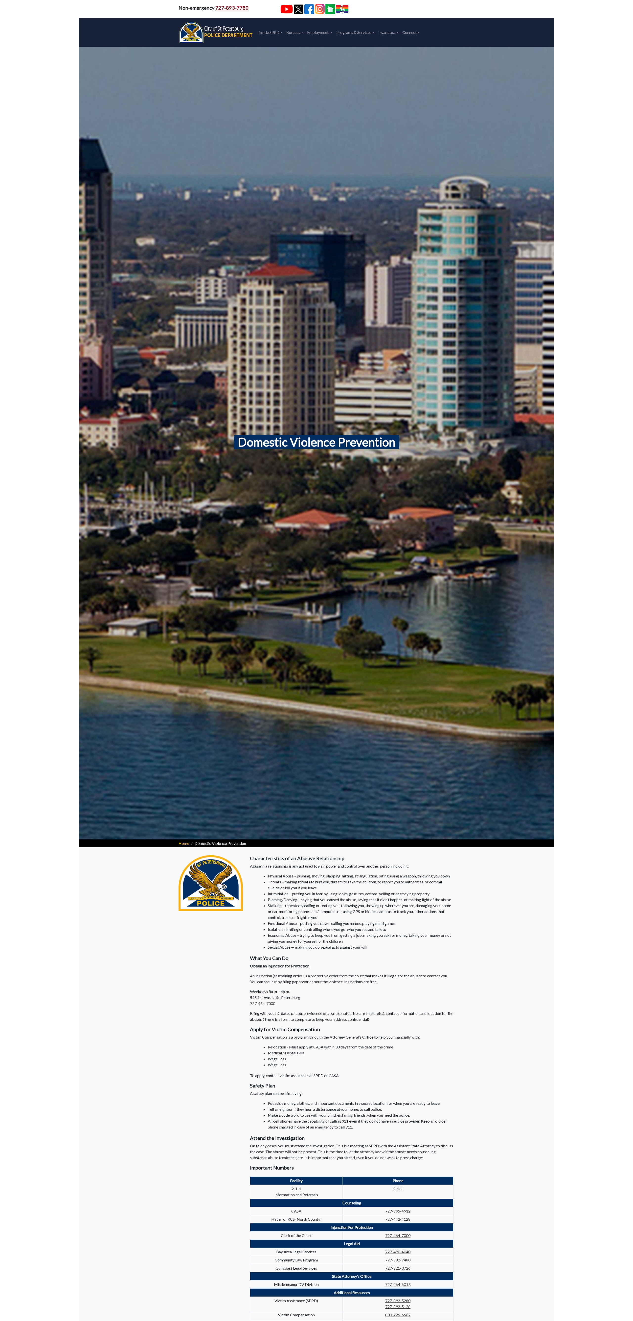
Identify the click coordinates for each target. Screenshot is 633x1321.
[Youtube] (286, 9)
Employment (318, 32)
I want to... (386, 32)
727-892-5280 (397, 1300)
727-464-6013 (397, 1284)
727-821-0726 (397, 1268)
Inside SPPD (269, 32)
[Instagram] (320, 9)
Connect (409, 32)
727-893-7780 (232, 8)
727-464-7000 (262, 1003)
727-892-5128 (397, 1306)
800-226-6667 (397, 1314)
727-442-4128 (397, 1219)
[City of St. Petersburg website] (342, 9)
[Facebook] (309, 9)
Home (184, 843)
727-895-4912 (397, 1211)
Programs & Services (353, 32)
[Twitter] (298, 9)
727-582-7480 (397, 1259)
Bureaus (293, 32)
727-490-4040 (397, 1251)
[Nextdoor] (330, 9)
